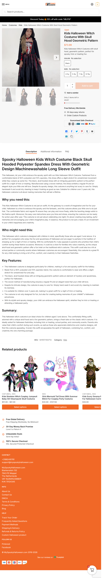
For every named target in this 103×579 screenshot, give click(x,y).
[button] (72, 84)
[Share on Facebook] (71, 131)
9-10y (88, 74)
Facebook (6, 547)
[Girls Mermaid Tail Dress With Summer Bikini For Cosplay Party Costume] (60, 373)
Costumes (13, 25)
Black (67, 63)
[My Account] (92, 4)
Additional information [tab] (51, 151)
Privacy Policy (8, 505)
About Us (6, 491)
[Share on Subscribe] (66, 136)
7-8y (81, 74)
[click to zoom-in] (31, 57)
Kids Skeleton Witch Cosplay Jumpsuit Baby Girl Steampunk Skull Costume (19, 397)
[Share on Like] (66, 131)
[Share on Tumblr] (87, 131)
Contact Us (7, 495)
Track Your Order (9, 517)
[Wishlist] (35, 359)
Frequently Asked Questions (14, 521)
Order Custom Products (76, 115)
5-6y (74, 74)
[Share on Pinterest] (82, 131)
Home (4, 25)
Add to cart (87, 85)
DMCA (5, 498)
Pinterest (6, 544)
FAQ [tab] (67, 151)
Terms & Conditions (10, 501)
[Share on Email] (92, 131)
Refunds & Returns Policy (13, 531)
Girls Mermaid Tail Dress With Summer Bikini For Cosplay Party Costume (60, 397)
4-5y (67, 74)
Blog (4, 508)
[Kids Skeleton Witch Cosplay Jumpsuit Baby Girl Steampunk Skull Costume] (20, 373)
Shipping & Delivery (10, 528)
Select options (20, 407)
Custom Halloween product (14, 535)
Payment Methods (10, 524)
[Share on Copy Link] (71, 136)
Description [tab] (31, 151)
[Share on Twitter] (76, 131)
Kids (20, 25)
